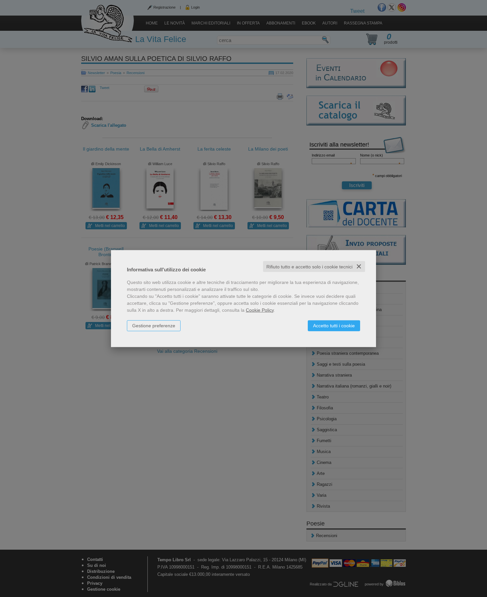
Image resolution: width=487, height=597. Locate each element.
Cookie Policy (260, 309)
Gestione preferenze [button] (153, 325)
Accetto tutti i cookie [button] (334, 325)
